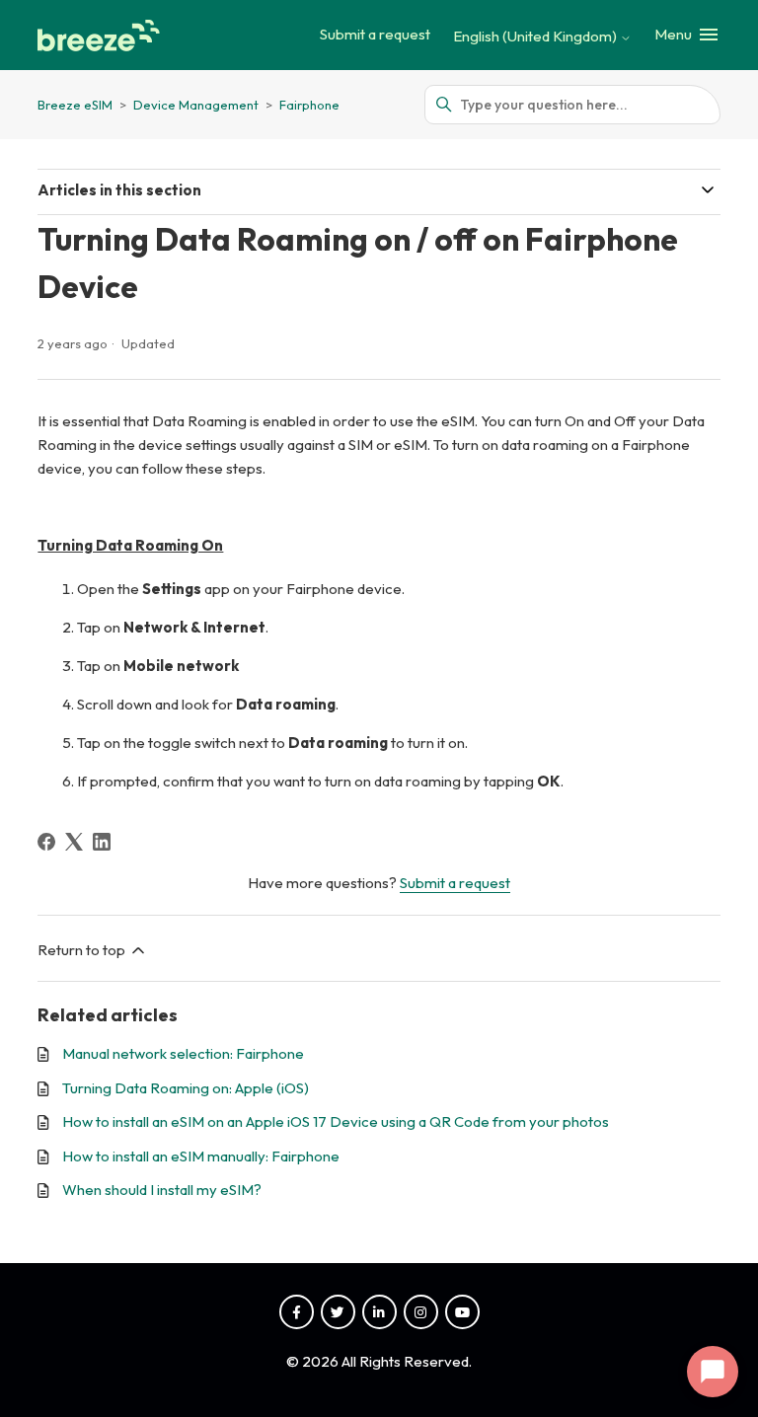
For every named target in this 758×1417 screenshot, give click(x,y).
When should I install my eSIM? (162, 1189)
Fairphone (309, 104)
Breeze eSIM (75, 104)
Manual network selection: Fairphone (183, 1053)
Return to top (83, 949)
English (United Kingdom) (536, 36)
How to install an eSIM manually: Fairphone (201, 1156)
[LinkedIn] (102, 842)
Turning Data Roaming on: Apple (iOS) (185, 1088)
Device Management (197, 104)
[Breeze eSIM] (102, 35)
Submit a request (375, 34)
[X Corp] (74, 842)
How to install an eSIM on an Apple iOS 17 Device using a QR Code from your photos (335, 1121)
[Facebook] (46, 842)
